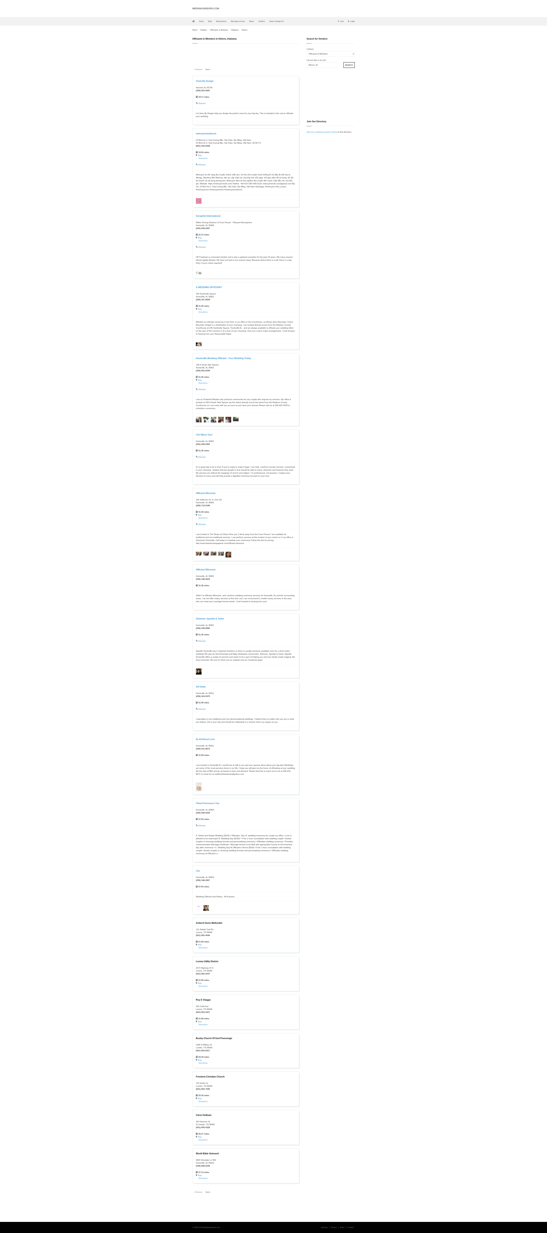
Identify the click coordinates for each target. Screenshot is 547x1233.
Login (352, 21)
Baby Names (221, 21)
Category (310, 49)
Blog (210, 21)
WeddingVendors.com (205, 8)
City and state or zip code (316, 60)
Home (201, 21)
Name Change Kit (276, 21)
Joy (198, 871)
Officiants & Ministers (219, 30)
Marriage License (238, 21)
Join (342, 21)
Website (202, 103)
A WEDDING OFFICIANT (209, 287)
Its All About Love (205, 739)
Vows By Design (205, 81)
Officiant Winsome (206, 493)
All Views (201, 687)
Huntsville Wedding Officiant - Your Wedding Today (223, 358)
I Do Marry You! (204, 434)
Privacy (334, 1227)
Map (200, 155)
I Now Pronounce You (207, 803)
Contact (351, 1227)
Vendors (261, 21)
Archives (324, 1227)
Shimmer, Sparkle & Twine (210, 618)
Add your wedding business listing (322, 132)
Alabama (234, 30)
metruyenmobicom (206, 133)
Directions (203, 158)
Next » (208, 69)
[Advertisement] (245, 54)
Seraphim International (208, 216)
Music (251, 21)
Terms (342, 1227)
